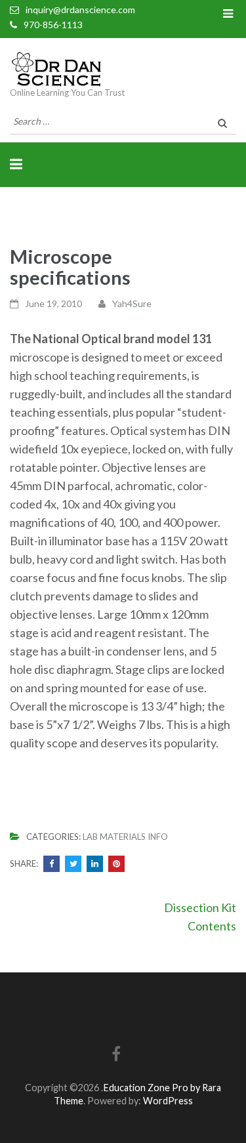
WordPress (168, 1100)
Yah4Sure (132, 303)
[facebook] (116, 1056)
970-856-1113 (53, 24)
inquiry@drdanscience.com (80, 9)
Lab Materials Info (125, 836)
